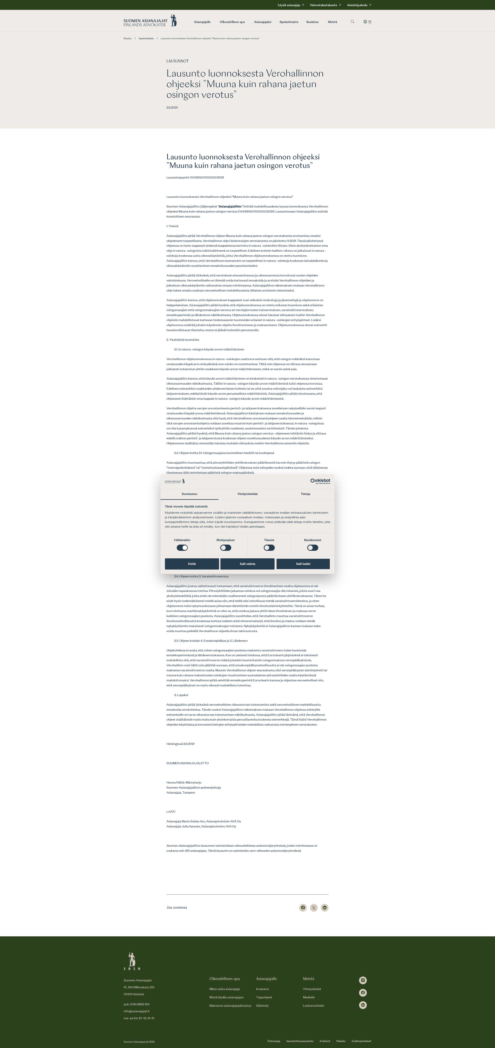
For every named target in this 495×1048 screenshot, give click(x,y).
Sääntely (262, 1005)
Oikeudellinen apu (232, 22)
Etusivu (128, 38)
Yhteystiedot (312, 989)
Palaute (341, 1041)
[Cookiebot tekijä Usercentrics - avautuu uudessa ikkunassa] (313, 481)
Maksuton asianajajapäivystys (230, 1005)
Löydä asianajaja (289, 5)
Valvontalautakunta (323, 5)
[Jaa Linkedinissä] (325, 908)
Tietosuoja (273, 1041)
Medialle (309, 997)
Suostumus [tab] (189, 494)
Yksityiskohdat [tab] (247, 494)
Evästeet (325, 1041)
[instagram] (363, 980)
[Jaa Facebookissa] (303, 908)
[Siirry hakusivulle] (352, 21)
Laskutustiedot (313, 1005)
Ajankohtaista (288, 22)
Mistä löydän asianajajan (226, 997)
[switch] (225, 548)
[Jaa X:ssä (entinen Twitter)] (314, 908)
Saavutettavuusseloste (300, 1041)
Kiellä (192, 563)
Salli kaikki (303, 563)
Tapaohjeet (264, 997)
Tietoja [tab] (305, 494)
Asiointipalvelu (357, 5)
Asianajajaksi (262, 22)
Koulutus (312, 22)
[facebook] (363, 993)
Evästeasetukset (361, 1041)
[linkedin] (363, 1005)
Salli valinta (247, 563)
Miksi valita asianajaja (224, 989)
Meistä (332, 22)
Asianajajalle (202, 22)
